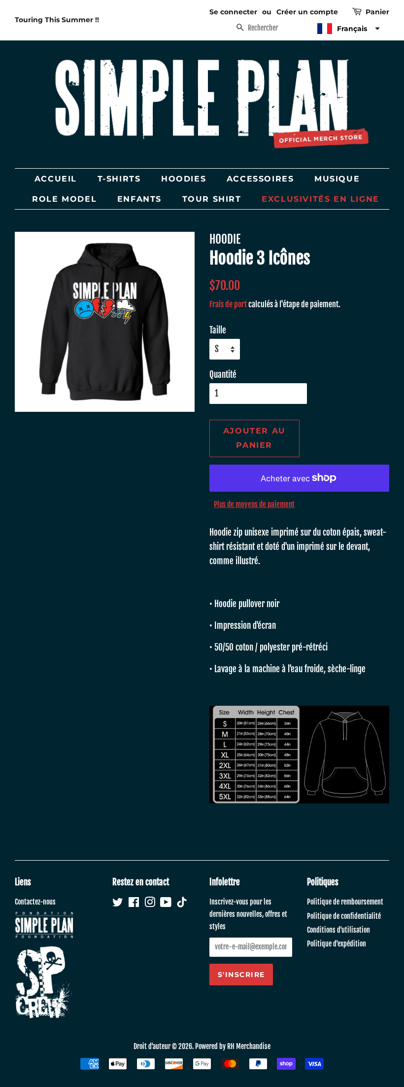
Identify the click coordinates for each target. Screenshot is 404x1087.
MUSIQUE (337, 178)
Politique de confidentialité (344, 916)
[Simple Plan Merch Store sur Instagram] (149, 903)
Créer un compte (307, 11)
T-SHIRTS (119, 178)
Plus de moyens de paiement (254, 504)
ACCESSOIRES (260, 178)
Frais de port (228, 304)
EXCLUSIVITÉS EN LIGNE (320, 199)
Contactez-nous (35, 901)
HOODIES (183, 178)
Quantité (222, 374)
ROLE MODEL (64, 199)
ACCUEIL (55, 178)
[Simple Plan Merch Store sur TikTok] (181, 903)
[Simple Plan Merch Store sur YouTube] (165, 903)
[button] (347, 28)
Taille (217, 330)
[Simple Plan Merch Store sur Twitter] (117, 903)
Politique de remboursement (345, 901)
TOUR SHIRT (211, 199)
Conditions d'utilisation (338, 930)
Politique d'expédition (336, 943)
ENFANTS (139, 199)
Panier (377, 11)
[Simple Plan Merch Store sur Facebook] (133, 903)
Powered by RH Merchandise (232, 1046)
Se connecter (233, 11)
